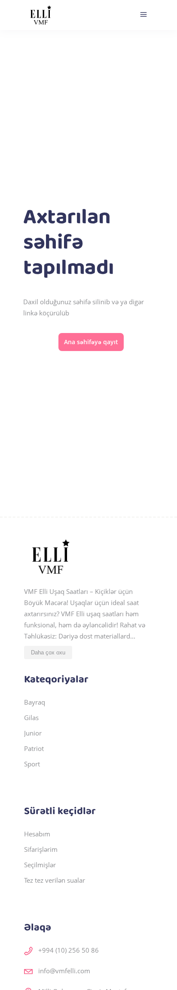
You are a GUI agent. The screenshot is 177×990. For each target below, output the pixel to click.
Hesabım (37, 834)
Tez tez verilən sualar (54, 880)
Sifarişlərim (41, 849)
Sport (32, 764)
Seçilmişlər (40, 864)
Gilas (31, 717)
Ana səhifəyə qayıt (91, 342)
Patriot (34, 748)
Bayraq (34, 702)
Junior (33, 733)
